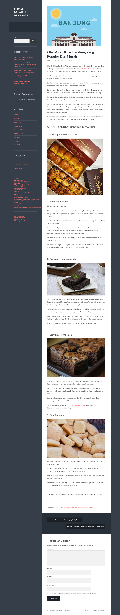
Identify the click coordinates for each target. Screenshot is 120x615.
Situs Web (50, 585)
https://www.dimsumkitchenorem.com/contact (27, 207)
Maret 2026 (17, 122)
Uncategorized (18, 168)
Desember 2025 (18, 130)
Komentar (51, 549)
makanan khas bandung (76, 507)
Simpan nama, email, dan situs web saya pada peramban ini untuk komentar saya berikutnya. (73, 593)
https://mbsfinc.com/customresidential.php (26, 199)
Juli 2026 (16, 115)
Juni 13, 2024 (51, 60)
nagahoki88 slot (18, 219)
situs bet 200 (26, 193)
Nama (49, 568)
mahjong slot (17, 183)
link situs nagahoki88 (20, 217)
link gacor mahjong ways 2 (21, 185)
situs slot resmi (18, 186)
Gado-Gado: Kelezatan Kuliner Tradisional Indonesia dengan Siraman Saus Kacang (25, 64)
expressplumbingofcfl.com (76, 405)
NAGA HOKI (85, 69)
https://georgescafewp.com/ (22, 181)
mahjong (16, 194)
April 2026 (17, 118)
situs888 (16, 205)
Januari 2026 (18, 126)
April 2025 (17, 141)
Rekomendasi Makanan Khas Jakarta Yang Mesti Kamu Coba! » (85, 526)
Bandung (63, 76)
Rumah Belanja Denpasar (21, 12)
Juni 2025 (17, 137)
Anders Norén (96, 610)
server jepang (18, 189)
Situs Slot (16, 178)
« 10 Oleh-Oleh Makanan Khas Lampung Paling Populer (65, 520)
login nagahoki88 (19, 216)
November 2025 (18, 133)
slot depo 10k (18, 196)
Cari (15, 37)
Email (49, 577)
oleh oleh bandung (88, 507)
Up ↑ (103, 610)
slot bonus (17, 191)
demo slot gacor (18, 180)
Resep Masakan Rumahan (21, 164)
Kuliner (16, 161)
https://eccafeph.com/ (20, 188)
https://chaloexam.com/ (21, 197)
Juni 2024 (17, 145)
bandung (66, 507)
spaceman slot (18, 193)
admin (60, 60)
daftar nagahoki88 (19, 221)
